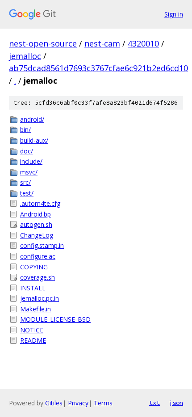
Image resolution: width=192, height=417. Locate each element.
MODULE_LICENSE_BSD (55, 319)
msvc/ (29, 172)
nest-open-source (43, 43)
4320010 (143, 43)
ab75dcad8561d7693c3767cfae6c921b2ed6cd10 (98, 68)
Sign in (173, 14)
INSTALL (33, 288)
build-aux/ (34, 140)
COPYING (34, 267)
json (176, 403)
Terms (103, 403)
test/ (26, 193)
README (33, 340)
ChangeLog (36, 235)
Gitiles (54, 403)
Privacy (78, 403)
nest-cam (102, 43)
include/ (31, 161)
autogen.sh (36, 224)
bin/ (25, 129)
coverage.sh (37, 277)
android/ (32, 119)
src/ (25, 182)
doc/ (26, 151)
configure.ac (37, 256)
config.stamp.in (42, 245)
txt (154, 403)
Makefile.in (35, 309)
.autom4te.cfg (40, 203)
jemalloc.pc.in (39, 298)
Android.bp (35, 214)
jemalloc (25, 56)
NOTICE (31, 330)
